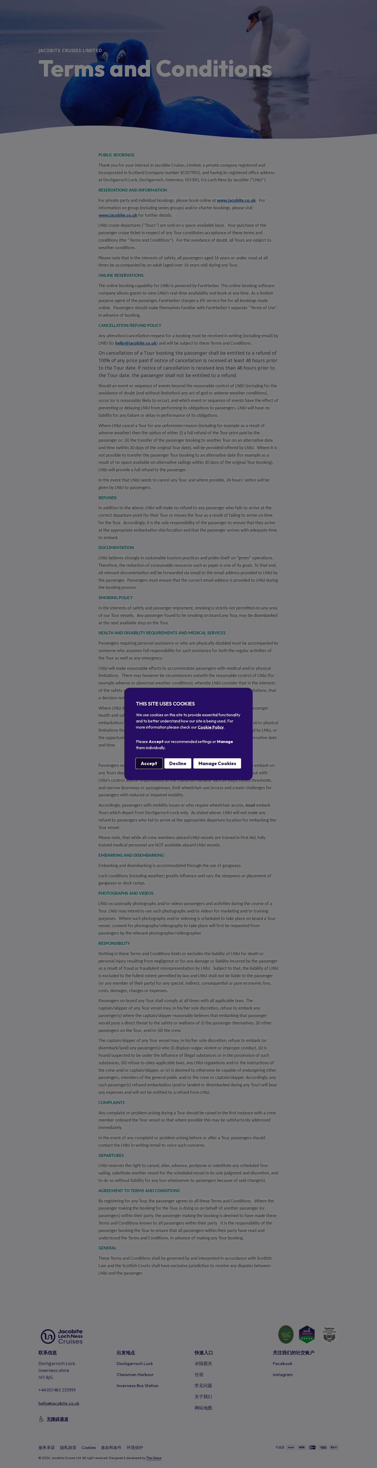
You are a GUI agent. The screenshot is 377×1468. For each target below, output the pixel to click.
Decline (177, 763)
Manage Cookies (217, 763)
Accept (149, 763)
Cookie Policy (211, 727)
